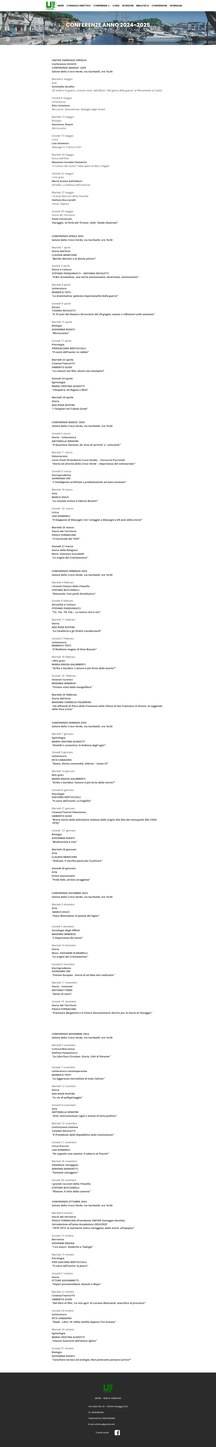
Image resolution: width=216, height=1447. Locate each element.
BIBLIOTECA (142, 5)
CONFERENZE (100, 5)
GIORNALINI (176, 5)
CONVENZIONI (159, 5)
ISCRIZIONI (128, 5)
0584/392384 (108, 1418)
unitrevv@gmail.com (104, 1424)
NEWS (61, 5)
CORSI (115, 5)
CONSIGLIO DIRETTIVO (79, 5)
